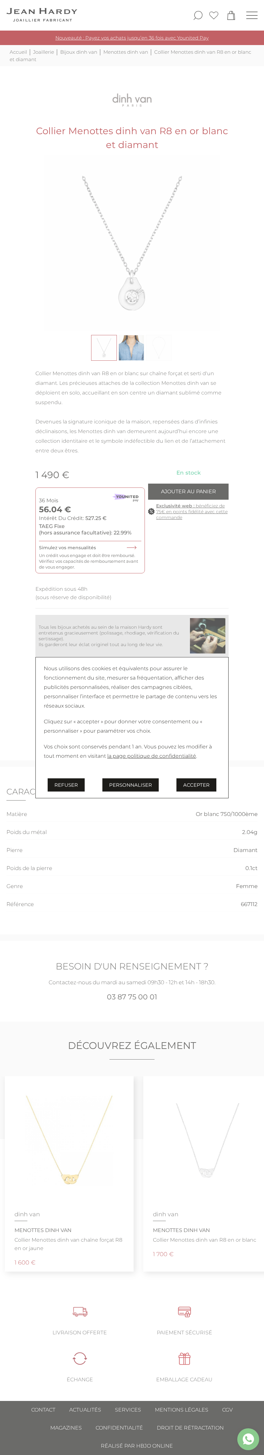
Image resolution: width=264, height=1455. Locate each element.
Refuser (66, 785)
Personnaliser (130, 785)
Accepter (196, 785)
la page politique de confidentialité (151, 756)
